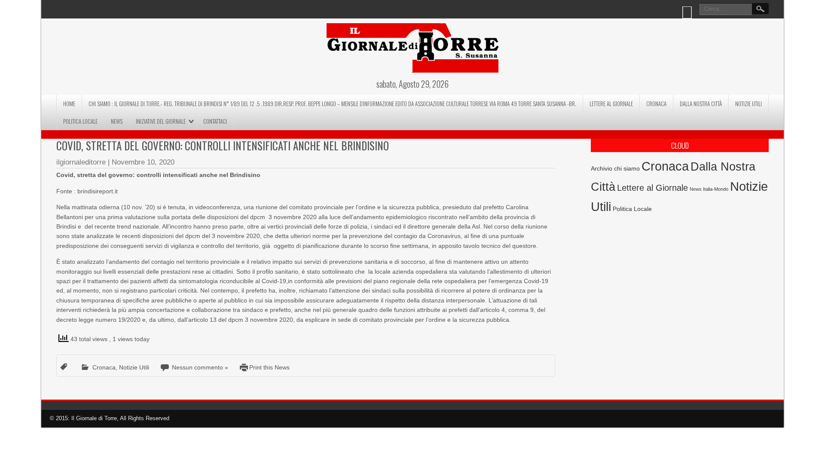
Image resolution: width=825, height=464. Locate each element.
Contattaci (215, 121)
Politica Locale (80, 121)
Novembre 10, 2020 (143, 162)
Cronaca (656, 103)
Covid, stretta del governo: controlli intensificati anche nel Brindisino (222, 145)
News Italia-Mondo (709, 189)
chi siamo (627, 168)
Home (69, 103)
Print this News (269, 367)
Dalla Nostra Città (701, 103)
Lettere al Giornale (611, 103)
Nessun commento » (200, 367)
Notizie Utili (748, 103)
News (116, 121)
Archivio (601, 168)
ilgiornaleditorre (81, 162)
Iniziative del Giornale (161, 121)
